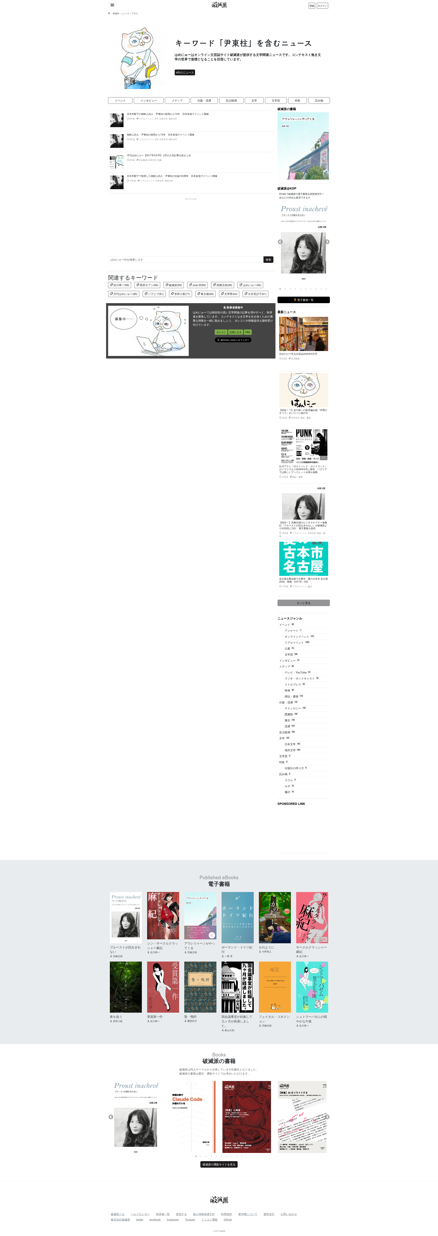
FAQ (247, 332)
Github (228, 1219)
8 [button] (316, 289)
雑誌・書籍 (294, 696)
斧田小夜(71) (182, 294)
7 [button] (311, 289)
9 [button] (321, 289)
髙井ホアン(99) (148, 285)
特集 (297, 100)
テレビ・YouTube (297, 672)
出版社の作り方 (295, 768)
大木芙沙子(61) (256, 294)
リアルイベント (297, 642)
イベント (120, 100)
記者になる (236, 332)
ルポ (289, 786)
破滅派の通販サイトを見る (219, 1164)
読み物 (319, 100)
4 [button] (295, 289)
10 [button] (326, 289)
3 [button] (290, 289)
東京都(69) (207, 294)
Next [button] (327, 242)
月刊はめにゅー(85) (125, 294)
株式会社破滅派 (120, 1219)
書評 (289, 792)
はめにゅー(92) (251, 285)
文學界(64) (230, 294)
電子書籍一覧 (305, 300)
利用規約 (226, 1214)
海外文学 (292, 750)
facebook (155, 1219)
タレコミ (221, 332)
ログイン (322, 5)
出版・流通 (204, 100)
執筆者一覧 (163, 1214)
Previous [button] (280, 242)
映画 (289, 690)
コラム (290, 780)
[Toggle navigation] (112, 5)
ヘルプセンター (140, 1214)
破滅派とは (118, 1214)
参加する (181, 1214)
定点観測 (231, 100)
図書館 (291, 714)
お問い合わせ (289, 1214)
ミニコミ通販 (209, 1219)
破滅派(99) (175, 285)
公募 (289, 648)
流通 (289, 726)
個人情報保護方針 (204, 1214)
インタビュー (148, 100)
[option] (304, 239)
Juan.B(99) (199, 285)
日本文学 (292, 744)
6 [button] (305, 289)
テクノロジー (295, 708)
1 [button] (280, 289)
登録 (312, 5)
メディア (177, 100)
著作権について (247, 1214)
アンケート (293, 630)
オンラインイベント (299, 636)
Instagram (173, 1219)
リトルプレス (295, 684)
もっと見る (304, 603)
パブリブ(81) (155, 294)
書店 (289, 720)
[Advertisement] (193, 224)
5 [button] (300, 289)
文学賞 (276, 100)
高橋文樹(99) (224, 285)
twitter (139, 1219)
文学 (254, 100)
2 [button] (285, 289)
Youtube (190, 1219)
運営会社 (268, 1214)
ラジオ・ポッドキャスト (301, 678)
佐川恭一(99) (121, 285)
